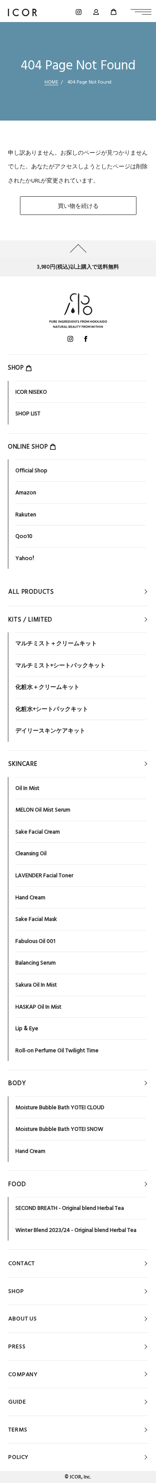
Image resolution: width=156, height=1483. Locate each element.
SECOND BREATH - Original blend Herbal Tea (69, 1207)
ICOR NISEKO (31, 391)
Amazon (25, 492)
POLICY (18, 1456)
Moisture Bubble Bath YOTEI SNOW (59, 1128)
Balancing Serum (35, 962)
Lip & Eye (26, 1028)
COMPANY (23, 1374)
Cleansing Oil (31, 853)
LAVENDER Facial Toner (44, 875)
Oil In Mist (27, 788)
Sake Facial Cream (37, 831)
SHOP (16, 1291)
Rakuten (25, 514)
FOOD (17, 1184)
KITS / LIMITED (30, 619)
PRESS (16, 1346)
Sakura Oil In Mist (36, 984)
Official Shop (31, 470)
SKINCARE (22, 763)
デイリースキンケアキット (50, 730)
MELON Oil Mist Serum (42, 809)
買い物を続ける (78, 205)
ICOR (75, 1477)
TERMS (17, 1429)
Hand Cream (30, 897)
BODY (17, 1083)
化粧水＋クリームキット (47, 687)
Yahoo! (24, 558)
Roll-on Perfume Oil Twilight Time (57, 1050)
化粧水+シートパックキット (51, 709)
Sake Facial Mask (36, 918)
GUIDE (17, 1401)
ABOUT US (22, 1318)
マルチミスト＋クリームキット (56, 643)
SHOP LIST (27, 413)
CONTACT (21, 1263)
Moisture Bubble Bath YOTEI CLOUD (59, 1107)
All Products (31, 591)
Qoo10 (23, 536)
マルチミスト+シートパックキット (60, 665)
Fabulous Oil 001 (35, 941)
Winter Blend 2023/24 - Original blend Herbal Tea (75, 1229)
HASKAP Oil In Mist (38, 1006)
